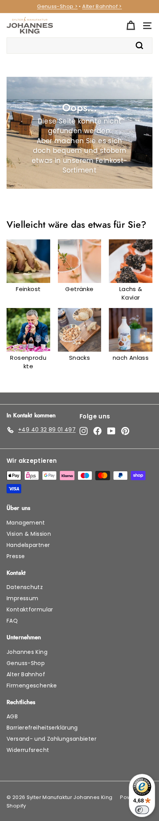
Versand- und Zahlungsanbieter (51, 739)
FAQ (12, 621)
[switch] (142, 810)
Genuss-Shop (26, 663)
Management (26, 522)
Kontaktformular (30, 609)
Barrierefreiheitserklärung (42, 727)
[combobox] (79, 45)
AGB (12, 716)
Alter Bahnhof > (102, 6)
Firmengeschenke (32, 685)
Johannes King (27, 652)
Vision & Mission (29, 534)
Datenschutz (25, 587)
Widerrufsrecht (28, 750)
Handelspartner (28, 545)
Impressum (22, 598)
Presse (16, 556)
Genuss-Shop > (57, 6)
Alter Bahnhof (26, 674)
